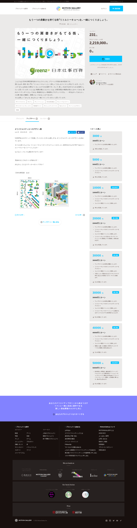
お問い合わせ (103, 439)
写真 (16, 436)
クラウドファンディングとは (74, 433)
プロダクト (30, 441)
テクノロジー (19, 447)
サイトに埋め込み (115, 74)
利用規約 (101, 444)
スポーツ (18, 450)
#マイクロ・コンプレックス (23, 106)
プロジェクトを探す (21, 8)
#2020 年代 (102, 433)
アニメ (17, 439)
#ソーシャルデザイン (75, 106)
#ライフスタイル (20, 102)
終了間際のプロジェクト (50, 439)
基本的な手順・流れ (71, 436)
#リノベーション (39, 102)
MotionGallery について (116, 1)
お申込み (67, 430)
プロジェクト (20, 118)
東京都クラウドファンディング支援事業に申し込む (79, 453)
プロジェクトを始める (39, 8)
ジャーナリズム (20, 453)
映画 (16, 433)
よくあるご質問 (104, 436)
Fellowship (68, 444)
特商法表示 (102, 450)
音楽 (28, 436)
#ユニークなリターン (63, 102)
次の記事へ (79, 215)
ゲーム (29, 439)
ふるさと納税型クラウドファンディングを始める (79, 450)
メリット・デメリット (71, 441)
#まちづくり (63, 106)
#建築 (17, 110)
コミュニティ (73, 24)
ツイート (103, 74)
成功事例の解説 (70, 439)
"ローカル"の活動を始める (73, 447)
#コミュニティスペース (50, 106)
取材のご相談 (103, 441)
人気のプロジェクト (49, 433)
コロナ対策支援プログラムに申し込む (77, 455)
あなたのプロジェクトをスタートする (70, 414)
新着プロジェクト (48, 436)
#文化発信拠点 (51, 102)
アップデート (31, 118)
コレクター (45, 118)
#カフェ (30, 102)
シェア (95, 74)
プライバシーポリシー (106, 447)
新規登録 (117, 8)
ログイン (104, 8)
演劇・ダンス (19, 444)
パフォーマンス (31, 447)
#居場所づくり (37, 106)
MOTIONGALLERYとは (106, 430)
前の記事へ (20, 215)
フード (29, 450)
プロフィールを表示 (107, 84)
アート (29, 433)
